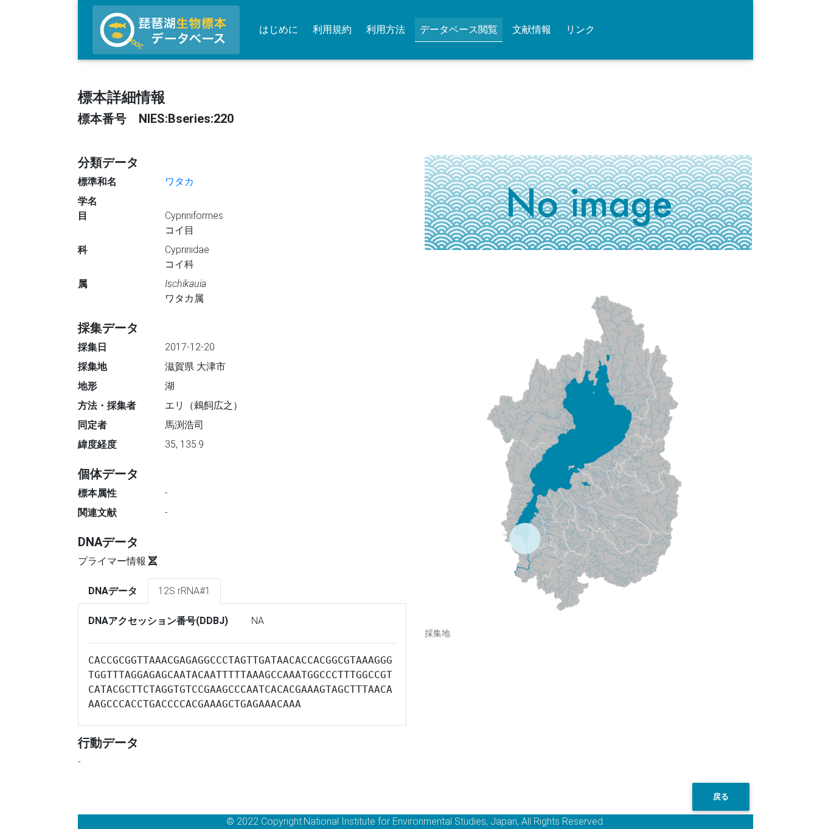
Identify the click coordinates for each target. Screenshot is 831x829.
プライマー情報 (113, 561)
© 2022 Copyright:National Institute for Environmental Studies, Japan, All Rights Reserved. (415, 821)
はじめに (278, 29)
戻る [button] (721, 796)
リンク (580, 29)
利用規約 (332, 29)
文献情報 (531, 29)
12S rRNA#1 (184, 591)
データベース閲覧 (459, 29)
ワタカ (179, 181)
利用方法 (385, 29)
